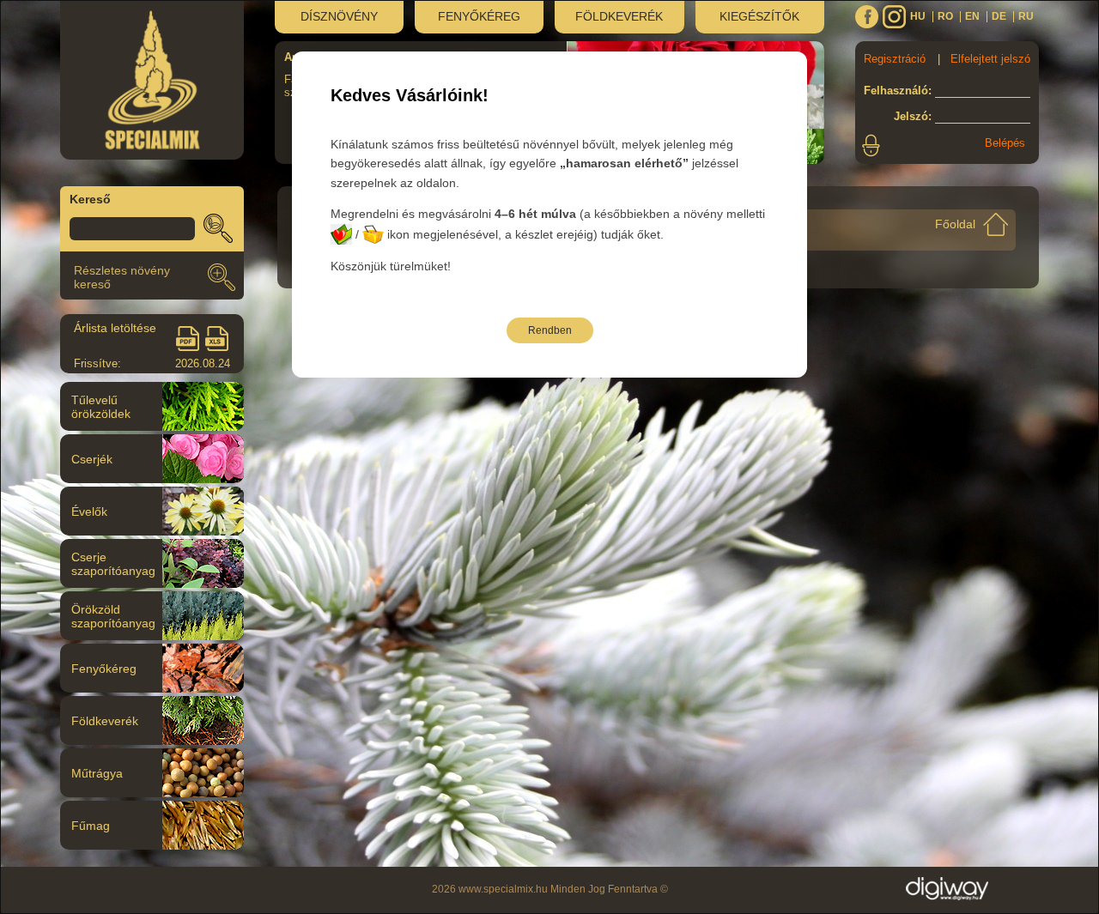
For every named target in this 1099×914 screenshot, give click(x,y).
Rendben (550, 330)
